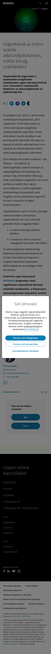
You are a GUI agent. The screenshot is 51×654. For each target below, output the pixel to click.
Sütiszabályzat (31, 329)
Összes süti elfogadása (25, 338)
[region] (25, 327)
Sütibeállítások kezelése (25, 351)
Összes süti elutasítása (25, 344)
